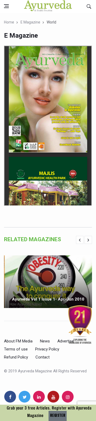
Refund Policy (16, 357)
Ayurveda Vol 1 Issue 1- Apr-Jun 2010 (48, 299)
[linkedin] (39, 397)
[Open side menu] (6, 6)
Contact (42, 357)
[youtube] (53, 397)
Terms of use (16, 349)
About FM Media (18, 341)
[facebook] (10, 397)
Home (9, 22)
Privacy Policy (47, 349)
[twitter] (24, 397)
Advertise (65, 341)
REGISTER (57, 415)
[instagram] (68, 397)
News (45, 341)
